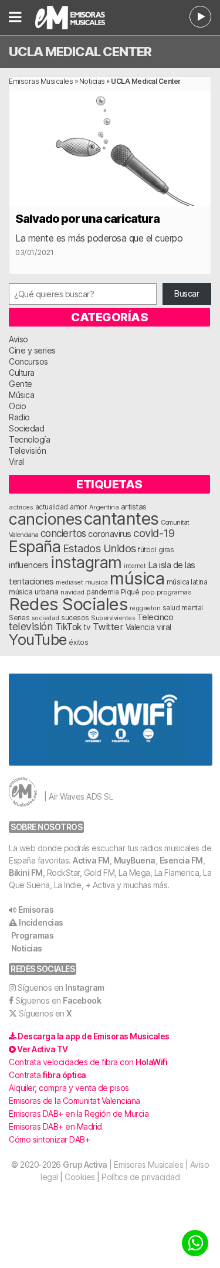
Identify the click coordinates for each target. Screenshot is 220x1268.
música (137, 578)
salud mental (183, 608)
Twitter (108, 627)
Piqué (130, 591)
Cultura (22, 373)
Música (21, 395)
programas (174, 592)
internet (134, 566)
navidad (72, 592)
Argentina (104, 507)
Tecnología (29, 439)
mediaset (69, 582)
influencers (29, 565)
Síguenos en (61, 987)
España (34, 546)
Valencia (140, 627)
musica (96, 582)
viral (164, 627)
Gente (20, 384)
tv (86, 627)
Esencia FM (181, 860)
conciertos (63, 533)
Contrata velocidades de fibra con (88, 1062)
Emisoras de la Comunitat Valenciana (74, 1101)
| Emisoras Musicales (123, 1165)
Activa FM (91, 860)
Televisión (27, 450)
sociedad (45, 618)
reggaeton (145, 608)
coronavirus (109, 534)
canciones (45, 519)
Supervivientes (113, 618)
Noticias (92, 81)
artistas (134, 506)
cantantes (121, 518)
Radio (19, 417)
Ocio (17, 406)
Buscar (186, 293)
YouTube (38, 639)
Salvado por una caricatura (87, 219)
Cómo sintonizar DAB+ (49, 1139)
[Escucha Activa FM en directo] (200, 17)
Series (19, 618)
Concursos (28, 361)
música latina (187, 581)
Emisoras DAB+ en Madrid (55, 1126)
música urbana (34, 591)
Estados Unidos (99, 548)
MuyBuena (134, 860)
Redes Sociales (68, 604)
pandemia (102, 592)
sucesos (75, 617)
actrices (21, 507)
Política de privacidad (140, 1177)
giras (166, 550)
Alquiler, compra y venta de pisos (69, 1088)
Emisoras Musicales (41, 81)
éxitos (78, 642)
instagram (86, 562)
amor (78, 506)
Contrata (47, 1075)
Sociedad (26, 428)
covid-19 (153, 532)
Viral (16, 462)
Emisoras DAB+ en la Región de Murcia (78, 1114)
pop (148, 592)
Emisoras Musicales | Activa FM (78, 17)
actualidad (51, 507)
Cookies (80, 1177)
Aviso (18, 339)
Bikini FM (26, 873)
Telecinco (155, 617)
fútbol (147, 550)
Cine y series (32, 350)
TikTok (68, 627)
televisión (31, 626)
